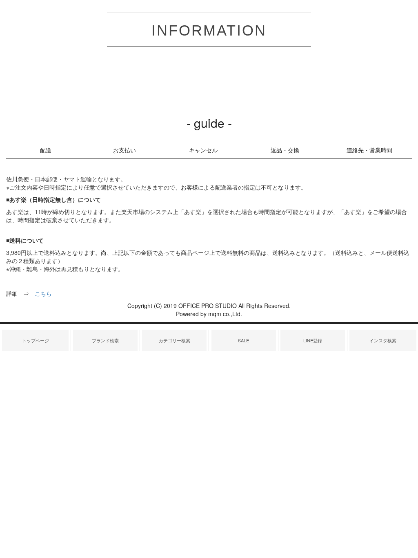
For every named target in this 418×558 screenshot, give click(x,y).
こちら (43, 293)
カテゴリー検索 (174, 340)
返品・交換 (285, 150)
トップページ (35, 340)
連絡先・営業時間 (369, 150)
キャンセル (203, 150)
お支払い (124, 150)
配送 (45, 150)
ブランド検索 (105, 340)
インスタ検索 (382, 340)
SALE (243, 340)
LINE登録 (312, 340)
